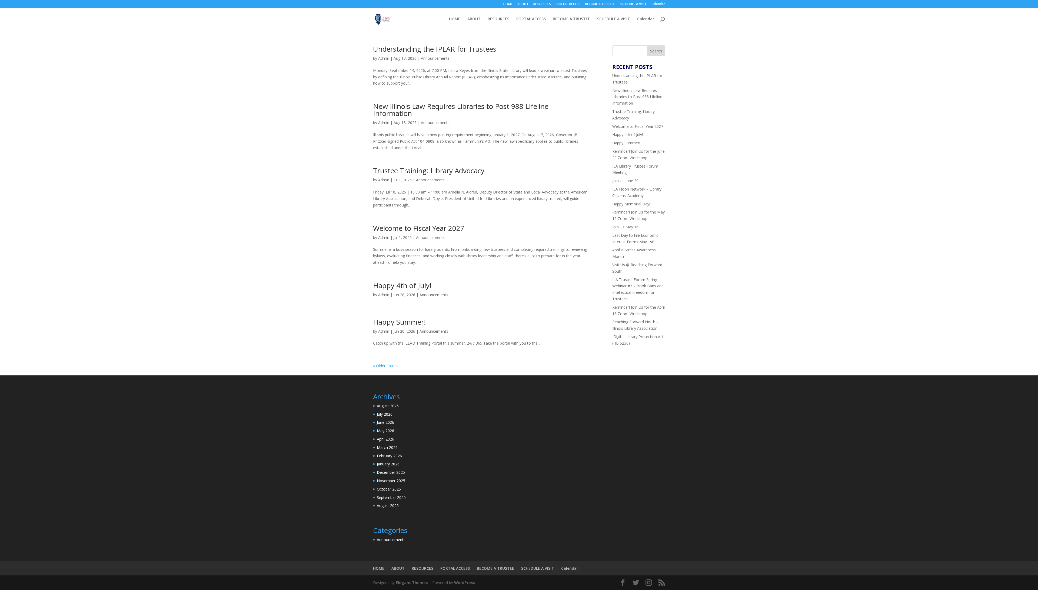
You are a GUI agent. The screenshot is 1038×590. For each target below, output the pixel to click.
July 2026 (384, 414)
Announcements (435, 58)
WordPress (464, 582)
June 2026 (385, 422)
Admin (383, 58)
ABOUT (522, 4)
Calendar (658, 4)
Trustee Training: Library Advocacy (428, 170)
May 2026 (385, 430)
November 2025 (391, 480)
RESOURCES (542, 4)
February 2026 (389, 455)
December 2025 (391, 472)
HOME (508, 4)
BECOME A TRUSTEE (600, 4)
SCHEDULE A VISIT (633, 4)
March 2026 (387, 447)
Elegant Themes (412, 582)
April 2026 (385, 439)
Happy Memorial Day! (631, 203)
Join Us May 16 (625, 226)
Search (656, 51)
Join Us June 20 (625, 180)
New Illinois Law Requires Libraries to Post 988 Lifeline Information (460, 109)
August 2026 (388, 405)
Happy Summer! (399, 322)
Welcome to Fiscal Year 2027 (418, 228)
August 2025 (388, 505)
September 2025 (391, 497)
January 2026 (388, 463)
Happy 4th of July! (402, 285)
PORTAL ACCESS (568, 4)
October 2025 (389, 489)
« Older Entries (385, 365)
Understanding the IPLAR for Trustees (434, 49)
